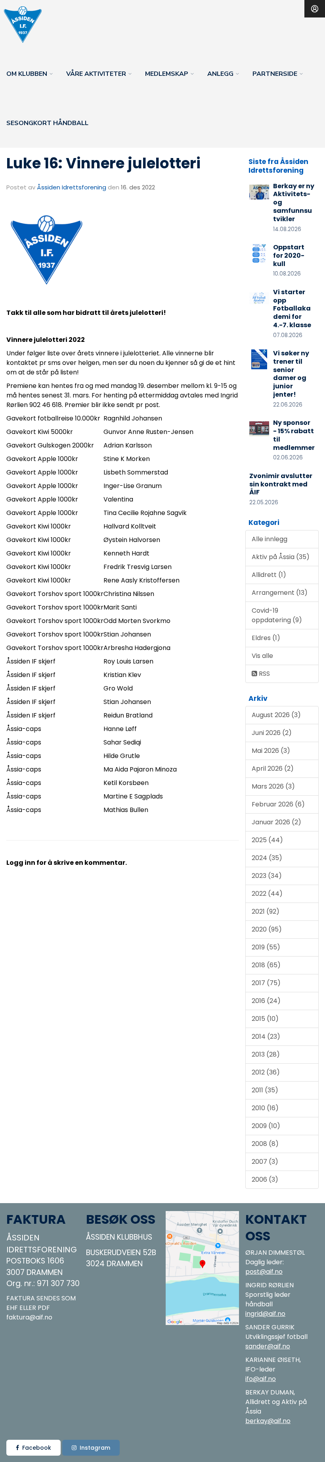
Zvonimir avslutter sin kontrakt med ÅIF (280, 484)
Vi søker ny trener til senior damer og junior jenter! (291, 374)
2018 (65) (266, 965)
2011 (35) (265, 1090)
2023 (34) (267, 875)
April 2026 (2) (273, 768)
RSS (263, 673)
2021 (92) (265, 911)
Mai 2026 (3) (271, 750)
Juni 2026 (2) (272, 732)
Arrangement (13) (280, 592)
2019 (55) (266, 947)
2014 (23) (266, 1036)
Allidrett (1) (269, 574)
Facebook (36, 1448)
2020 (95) (267, 929)
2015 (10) (265, 1018)
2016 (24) (266, 1000)
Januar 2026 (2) (276, 822)
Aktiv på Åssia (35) (281, 556)
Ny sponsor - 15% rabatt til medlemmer (294, 435)
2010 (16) (265, 1108)
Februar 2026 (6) (278, 804)
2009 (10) (266, 1125)
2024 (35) (267, 857)
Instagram (95, 1448)
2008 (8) (265, 1143)
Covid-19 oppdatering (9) (277, 615)
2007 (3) (265, 1161)
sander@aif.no (267, 1346)
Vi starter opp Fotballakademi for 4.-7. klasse (292, 308)
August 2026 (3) (276, 714)
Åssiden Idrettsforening (71, 187)
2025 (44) (267, 840)
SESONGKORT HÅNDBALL (47, 123)
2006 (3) (265, 1179)
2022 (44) (267, 893)
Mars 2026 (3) (273, 786)
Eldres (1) (266, 637)
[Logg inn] (315, 9)
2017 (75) (266, 983)
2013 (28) (266, 1054)
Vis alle (262, 655)
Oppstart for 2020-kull (288, 255)
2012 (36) (266, 1072)
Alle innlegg (269, 539)
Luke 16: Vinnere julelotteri (103, 163)
